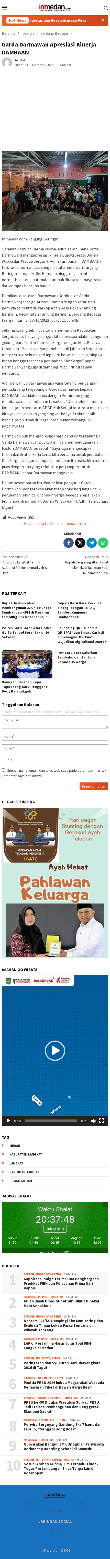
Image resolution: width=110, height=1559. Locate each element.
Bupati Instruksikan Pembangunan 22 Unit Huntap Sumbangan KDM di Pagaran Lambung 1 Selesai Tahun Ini (27, 610)
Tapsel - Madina (62, 1459)
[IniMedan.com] (55, 7)
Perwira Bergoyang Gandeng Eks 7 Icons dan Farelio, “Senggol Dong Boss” (63, 1426)
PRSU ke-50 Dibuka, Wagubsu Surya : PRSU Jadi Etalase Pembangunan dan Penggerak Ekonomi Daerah (61, 1407)
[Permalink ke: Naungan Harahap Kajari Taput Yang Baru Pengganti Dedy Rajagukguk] (27, 664)
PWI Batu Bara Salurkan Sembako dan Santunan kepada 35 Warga (77, 657)
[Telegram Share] (91, 543)
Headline (30, 1297)
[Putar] (8, 1120)
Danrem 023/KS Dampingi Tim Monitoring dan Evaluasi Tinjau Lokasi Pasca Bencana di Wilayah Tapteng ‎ (63, 1325)
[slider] (51, 1120)
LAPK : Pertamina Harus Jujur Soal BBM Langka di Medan (57, 1345)
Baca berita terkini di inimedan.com (55, 523)
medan (14, 1146)
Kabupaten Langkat (25, 1154)
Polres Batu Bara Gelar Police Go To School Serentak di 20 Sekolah (27, 632)
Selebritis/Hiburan (53, 1420)
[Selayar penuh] (101, 1120)
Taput (56, 1358)
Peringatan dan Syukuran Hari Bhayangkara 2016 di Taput (62, 1365)
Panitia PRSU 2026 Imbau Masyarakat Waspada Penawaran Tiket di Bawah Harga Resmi (64, 1385)
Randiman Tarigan (24, 1172)
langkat (16, 1163)
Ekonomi (30, 1378)
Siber (80, 1504)
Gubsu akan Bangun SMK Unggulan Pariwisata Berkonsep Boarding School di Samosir (64, 1446)
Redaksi (28, 1504)
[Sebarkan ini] (68, 543)
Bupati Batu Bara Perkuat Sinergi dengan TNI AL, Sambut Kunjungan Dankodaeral (79, 610)
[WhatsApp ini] (103, 543)
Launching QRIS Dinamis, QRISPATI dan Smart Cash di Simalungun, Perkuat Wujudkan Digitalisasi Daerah (82, 635)
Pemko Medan (20, 1181)
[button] (55, 1051)
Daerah (29, 1274)
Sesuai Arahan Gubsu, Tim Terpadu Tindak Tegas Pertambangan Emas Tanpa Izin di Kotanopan (61, 1468)
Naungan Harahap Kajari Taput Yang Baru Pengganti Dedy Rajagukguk (25, 687)
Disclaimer (54, 1511)
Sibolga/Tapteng (48, 1274)
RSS (57, 1530)
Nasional (30, 1420)
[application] (55, 1050)
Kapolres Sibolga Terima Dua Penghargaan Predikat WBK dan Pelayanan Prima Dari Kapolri (62, 1283)
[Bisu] (93, 1120)
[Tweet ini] (80, 543)
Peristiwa (56, 1297)
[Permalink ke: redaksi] (7, 62)
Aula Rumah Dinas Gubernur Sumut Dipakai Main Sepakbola (61, 1303)
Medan (42, 1297)
